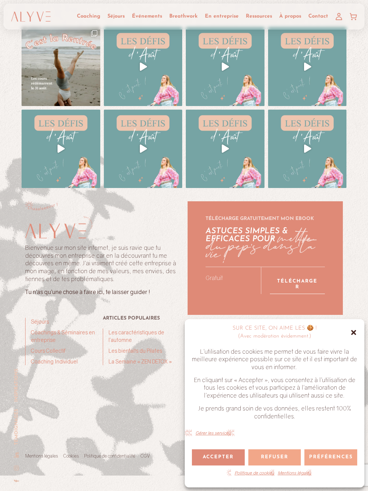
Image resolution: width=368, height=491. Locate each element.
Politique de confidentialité (109, 456)
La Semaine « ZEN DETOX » (140, 361)
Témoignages (16, 427)
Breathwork (183, 16)
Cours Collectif (48, 351)
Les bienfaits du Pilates (135, 351)
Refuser (274, 457)
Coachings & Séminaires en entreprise (63, 336)
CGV (145, 456)
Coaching (88, 16)
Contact (318, 16)
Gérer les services (213, 433)
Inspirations (16, 385)
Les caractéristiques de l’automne (136, 336)
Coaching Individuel (54, 361)
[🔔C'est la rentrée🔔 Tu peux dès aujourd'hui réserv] (61, 66)
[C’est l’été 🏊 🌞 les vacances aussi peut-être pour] (143, 66)
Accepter (218, 457)
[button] (353, 332)
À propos (290, 16)
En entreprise (222, 16)
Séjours (116, 16)
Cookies (71, 456)
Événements (147, 16)
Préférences (331, 457)
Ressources (259, 16)
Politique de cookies (254, 473)
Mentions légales (294, 473)
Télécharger (297, 284)
